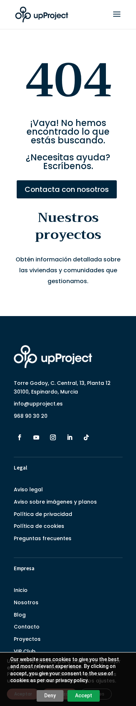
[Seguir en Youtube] (36, 437)
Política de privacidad (43, 514)
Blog (20, 614)
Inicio (21, 590)
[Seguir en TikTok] (86, 437)
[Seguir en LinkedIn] (69, 437)
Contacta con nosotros (67, 189)
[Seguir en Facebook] (19, 437)
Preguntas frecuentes (42, 538)
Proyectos (27, 639)
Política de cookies (39, 526)
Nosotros (26, 602)
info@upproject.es (38, 403)
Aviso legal (28, 489)
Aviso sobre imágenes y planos (55, 501)
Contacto (27, 626)
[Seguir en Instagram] (53, 437)
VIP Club (25, 651)
